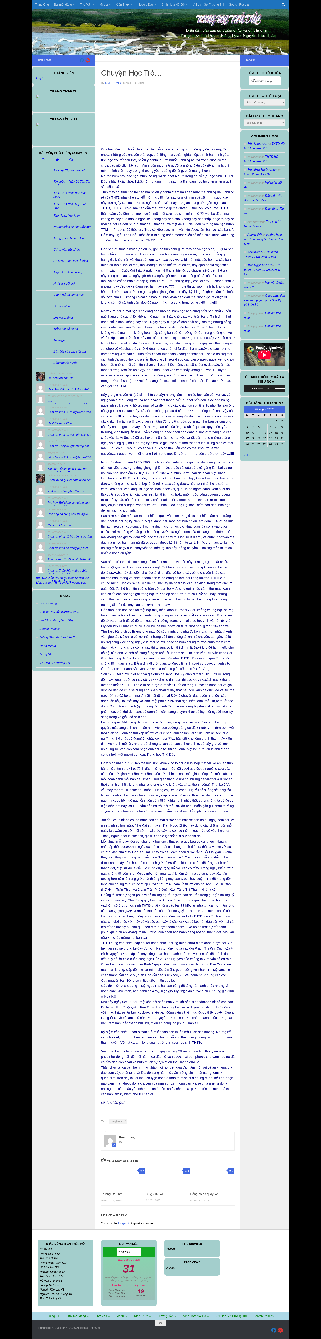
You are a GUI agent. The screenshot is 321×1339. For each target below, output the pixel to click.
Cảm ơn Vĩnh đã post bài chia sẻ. (69, 434)
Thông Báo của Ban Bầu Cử (58, 637)
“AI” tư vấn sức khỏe (67, 249)
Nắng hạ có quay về (204, 1194)
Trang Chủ (42, 4)
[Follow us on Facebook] (82, 60)
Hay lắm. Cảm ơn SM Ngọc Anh (69, 389)
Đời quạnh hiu (63, 306)
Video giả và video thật (69, 294)
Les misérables (64, 317)
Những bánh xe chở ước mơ (72, 226)
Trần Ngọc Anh (257, 143)
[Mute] (273, 388)
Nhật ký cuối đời (64, 283)
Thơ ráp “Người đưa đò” (69, 170)
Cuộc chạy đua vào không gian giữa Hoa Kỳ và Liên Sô (264, 300)
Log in (40, 78)
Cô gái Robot (154, 1194)
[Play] (249, 388)
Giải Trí (47, 582)
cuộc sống (69, 578)
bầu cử (59, 577)
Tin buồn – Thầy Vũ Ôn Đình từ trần (262, 270)
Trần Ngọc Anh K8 (259, 265)
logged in (124, 1223)
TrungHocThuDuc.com (262, 169)
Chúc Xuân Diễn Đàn (258, 174)
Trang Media (47, 645)
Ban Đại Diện (45, 577)
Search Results (239, 4)
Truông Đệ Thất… (113, 1194)
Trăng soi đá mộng (66, 328)
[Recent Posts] (43, 160)
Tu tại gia (60, 340)
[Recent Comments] (71, 160)
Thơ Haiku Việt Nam (67, 215)
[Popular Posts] (57, 160)
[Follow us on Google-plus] (87, 60)
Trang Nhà (46, 654)
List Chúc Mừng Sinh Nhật (56, 620)
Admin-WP (254, 234)
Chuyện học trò (118, 1121)
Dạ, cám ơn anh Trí (60, 378)
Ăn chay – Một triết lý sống (71, 260)
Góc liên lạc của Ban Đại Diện (59, 611)
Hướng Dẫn (79, 582)
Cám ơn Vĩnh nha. (60, 525)
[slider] (279, 388)
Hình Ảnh (61, 582)
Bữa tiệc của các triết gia (70, 351)
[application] (264, 388)
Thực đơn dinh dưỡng (68, 272)
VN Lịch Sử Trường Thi (208, 4)
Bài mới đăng (48, 603)
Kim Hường (113, 83)
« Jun (247, 455)
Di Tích (79, 577)
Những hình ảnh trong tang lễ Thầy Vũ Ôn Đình (263, 239)
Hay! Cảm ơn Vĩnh (60, 423)
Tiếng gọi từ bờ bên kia (69, 238)
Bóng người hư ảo (65, 362)
